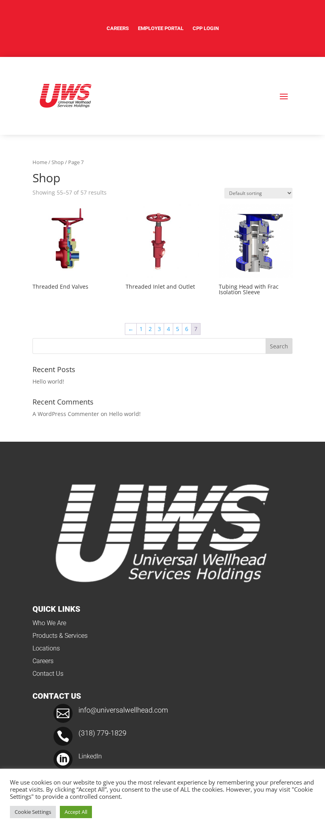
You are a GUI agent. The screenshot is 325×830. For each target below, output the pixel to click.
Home (39, 162)
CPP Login (206, 28)
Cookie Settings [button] (33, 811)
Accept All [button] (76, 811)
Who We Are (49, 623)
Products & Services (60, 635)
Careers (118, 28)
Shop (58, 162)
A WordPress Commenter (65, 414)
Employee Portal (161, 28)
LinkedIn (90, 756)
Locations (46, 648)
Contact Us (47, 673)
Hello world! (48, 381)
